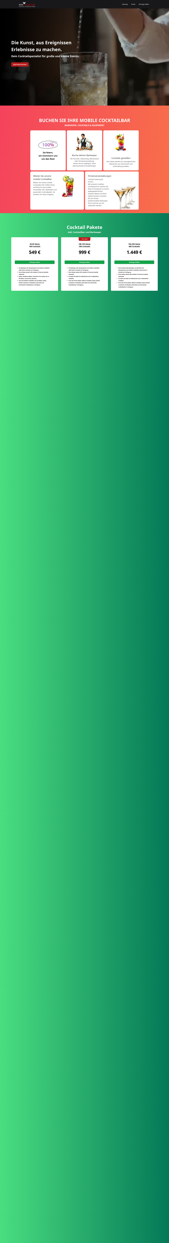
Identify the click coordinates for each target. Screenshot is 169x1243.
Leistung (125, 4)
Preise (133, 4)
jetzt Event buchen (19, 64)
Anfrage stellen (144, 4)
